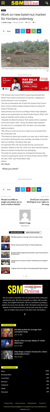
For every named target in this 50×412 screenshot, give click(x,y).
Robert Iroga (7, 22)
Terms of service (20, 403)
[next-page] (26, 276)
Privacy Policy (8, 403)
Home (2, 8)
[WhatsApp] (33, 31)
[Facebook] (17, 31)
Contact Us (42, 403)
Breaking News (6, 375)
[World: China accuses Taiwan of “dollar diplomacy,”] (5, 247)
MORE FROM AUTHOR (32, 232)
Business (4, 381)
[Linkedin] (39, 31)
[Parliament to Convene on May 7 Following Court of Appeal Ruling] (5, 262)
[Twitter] (23, 31)
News (8, 8)
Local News (5, 378)
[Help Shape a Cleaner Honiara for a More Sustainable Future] (7, 355)
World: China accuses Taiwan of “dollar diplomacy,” (26, 245)
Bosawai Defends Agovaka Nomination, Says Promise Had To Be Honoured (29, 253)
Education (4, 392)
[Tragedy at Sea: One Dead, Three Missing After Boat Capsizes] (5, 270)
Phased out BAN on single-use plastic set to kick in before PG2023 (11, 201)
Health (3, 388)
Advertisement (32, 403)
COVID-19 (4, 385)
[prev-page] (23, 276)
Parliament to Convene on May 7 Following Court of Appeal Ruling (29, 261)
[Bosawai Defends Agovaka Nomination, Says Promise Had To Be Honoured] (5, 255)
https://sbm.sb (25, 225)
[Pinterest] (28, 31)
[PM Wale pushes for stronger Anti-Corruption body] (5, 239)
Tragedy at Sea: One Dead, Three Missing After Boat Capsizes (29, 268)
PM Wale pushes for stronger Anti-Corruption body (26, 237)
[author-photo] (25, 215)
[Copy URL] (44, 31)
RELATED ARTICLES (16, 232)
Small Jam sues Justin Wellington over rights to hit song (38, 201)
